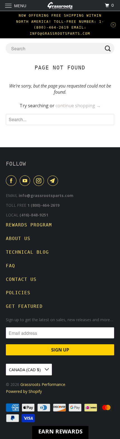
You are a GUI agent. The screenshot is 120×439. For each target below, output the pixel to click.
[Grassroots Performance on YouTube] (26, 180)
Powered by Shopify (24, 391)
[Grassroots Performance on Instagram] (39, 180)
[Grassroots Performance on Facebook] (12, 180)
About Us (18, 238)
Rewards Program (29, 225)
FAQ (10, 265)
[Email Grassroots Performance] (53, 180)
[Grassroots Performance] (60, 5)
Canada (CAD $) (25, 369)
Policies (18, 292)
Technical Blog (27, 252)
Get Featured (24, 306)
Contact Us (21, 279)
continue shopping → (78, 106)
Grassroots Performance (42, 384)
